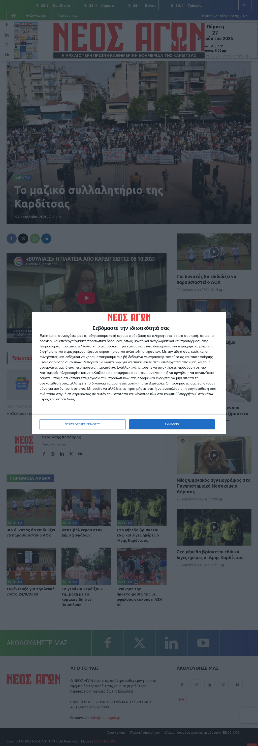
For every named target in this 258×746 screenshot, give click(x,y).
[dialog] (129, 373)
